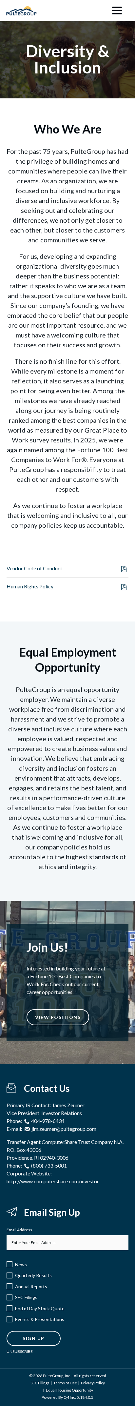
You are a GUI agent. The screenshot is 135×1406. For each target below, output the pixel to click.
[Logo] (21, 9)
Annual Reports (31, 1286)
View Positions (58, 1017)
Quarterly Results (33, 1275)
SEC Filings (26, 1297)
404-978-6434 (48, 1121)
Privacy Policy (93, 1382)
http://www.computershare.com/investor (53, 1181)
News (21, 1264)
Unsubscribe (20, 1351)
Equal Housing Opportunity (69, 1390)
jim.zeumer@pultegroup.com (63, 1129)
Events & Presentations (39, 1319)
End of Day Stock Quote (40, 1308)
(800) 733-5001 (49, 1165)
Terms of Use (65, 1382)
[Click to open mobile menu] (117, 11)
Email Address (19, 1229)
